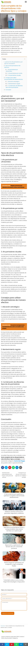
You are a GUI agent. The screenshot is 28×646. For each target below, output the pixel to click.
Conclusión (8, 89)
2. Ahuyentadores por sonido (15, 73)
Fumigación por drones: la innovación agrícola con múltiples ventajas (20, 475)
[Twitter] (6, 467)
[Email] (20, 467)
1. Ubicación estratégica (13, 81)
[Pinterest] (9, 467)
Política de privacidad (6, 638)
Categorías (15, 638)
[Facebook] (2, 467)
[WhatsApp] (13, 467)
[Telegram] (16, 467)
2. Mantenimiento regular (14, 83)
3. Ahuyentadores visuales (14, 75)
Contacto (21, 636)
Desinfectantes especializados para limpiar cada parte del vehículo (7, 475)
